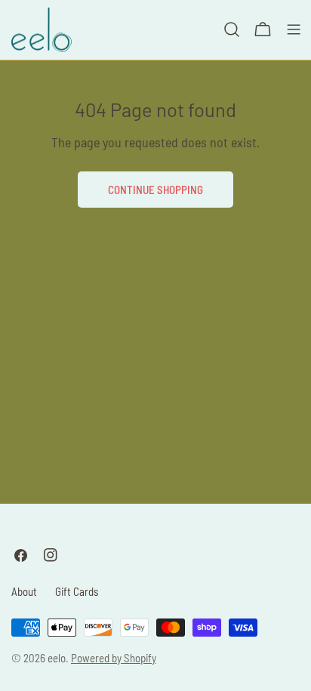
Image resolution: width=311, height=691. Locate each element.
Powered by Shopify (113, 658)
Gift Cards (76, 591)
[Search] (232, 29)
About (24, 591)
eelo (57, 658)
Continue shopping (155, 189)
